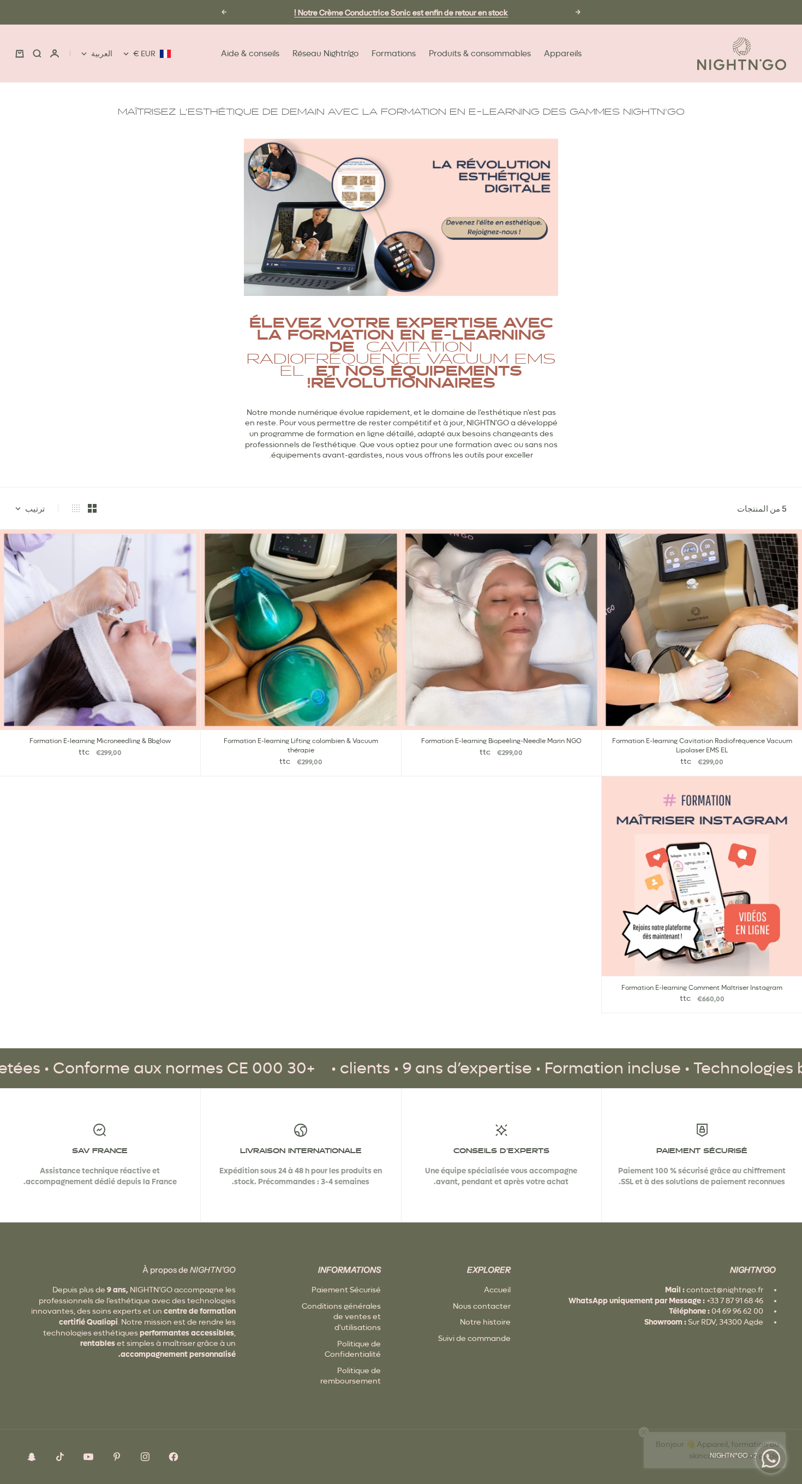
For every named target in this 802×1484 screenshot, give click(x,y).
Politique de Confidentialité (353, 1349)
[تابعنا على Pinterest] (116, 1456)
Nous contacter (482, 1306)
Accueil (497, 1289)
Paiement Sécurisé (346, 1289)
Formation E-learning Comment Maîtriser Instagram (701, 988)
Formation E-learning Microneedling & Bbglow (100, 742)
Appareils (563, 53)
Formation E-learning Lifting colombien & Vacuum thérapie (301, 746)
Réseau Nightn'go (325, 53)
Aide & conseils (250, 53)
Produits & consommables (480, 53)
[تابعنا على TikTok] (60, 1456)
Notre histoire (485, 1321)
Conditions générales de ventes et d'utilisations (341, 1317)
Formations (394, 53)
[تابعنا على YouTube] (88, 1456)
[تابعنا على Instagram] (145, 1456)
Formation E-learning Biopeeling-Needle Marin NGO (501, 742)
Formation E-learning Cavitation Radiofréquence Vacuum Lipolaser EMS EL (702, 746)
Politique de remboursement (350, 1376)
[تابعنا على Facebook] (173, 1456)
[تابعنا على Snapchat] (31, 1456)
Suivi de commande (474, 1338)
